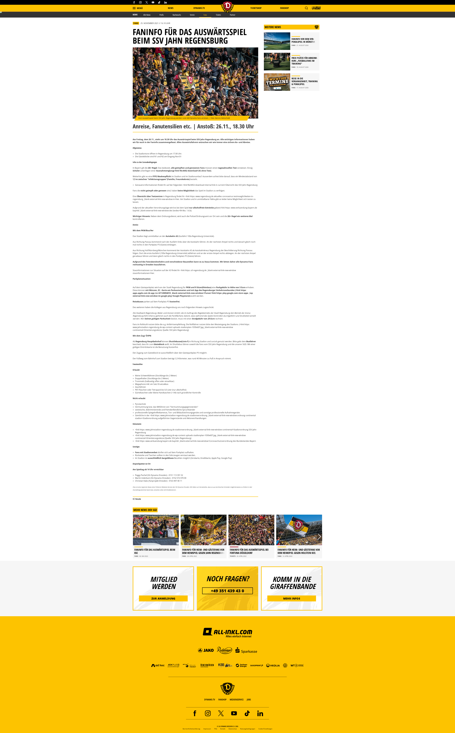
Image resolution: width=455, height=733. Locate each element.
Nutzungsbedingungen (247, 729)
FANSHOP (222, 699)
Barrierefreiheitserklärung (191, 729)
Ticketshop (256, 8)
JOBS (249, 699)
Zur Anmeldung (163, 598)
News (170, 8)
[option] (156, 536)
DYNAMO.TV (199, 8)
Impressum (207, 729)
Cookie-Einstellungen (265, 729)
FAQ (215, 729)
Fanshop (284, 8)
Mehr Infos (291, 598)
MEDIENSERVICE (236, 699)
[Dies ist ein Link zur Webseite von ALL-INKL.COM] (227, 632)
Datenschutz (233, 729)
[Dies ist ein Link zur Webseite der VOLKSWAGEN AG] (285, 665)
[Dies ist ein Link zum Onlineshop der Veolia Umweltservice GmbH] (273, 665)
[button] (306, 8)
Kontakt (222, 729)
